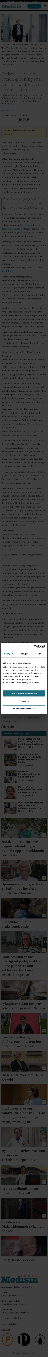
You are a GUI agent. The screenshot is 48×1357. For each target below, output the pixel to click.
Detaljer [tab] (24, 654)
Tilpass (22, 701)
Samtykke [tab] (8, 654)
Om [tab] (39, 654)
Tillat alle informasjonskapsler (24, 693)
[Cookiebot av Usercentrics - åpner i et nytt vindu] (34, 646)
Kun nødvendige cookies (24, 708)
